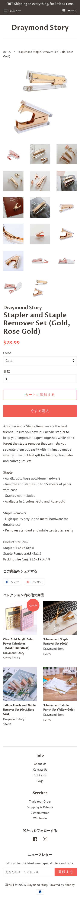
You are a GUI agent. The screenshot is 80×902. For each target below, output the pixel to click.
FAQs (40, 781)
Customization (40, 813)
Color (7, 353)
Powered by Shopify (62, 885)
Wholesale (40, 818)
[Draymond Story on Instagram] (45, 840)
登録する (65, 872)
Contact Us (40, 769)
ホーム (7, 52)
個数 (6, 371)
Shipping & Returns (40, 807)
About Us (40, 764)
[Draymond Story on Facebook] (35, 840)
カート (72, 11)
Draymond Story (40, 28)
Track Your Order (40, 801)
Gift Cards (40, 775)
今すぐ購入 (40, 411)
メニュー (14, 11)
